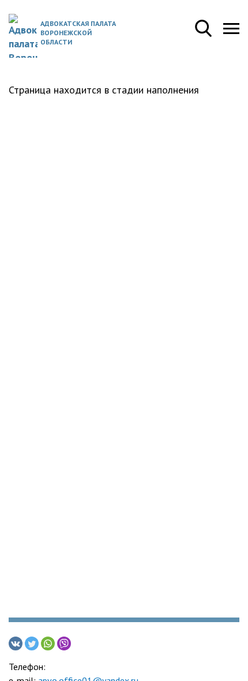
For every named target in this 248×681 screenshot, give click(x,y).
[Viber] (64, 643)
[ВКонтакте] (15, 643)
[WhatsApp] (48, 643)
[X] (32, 643)
